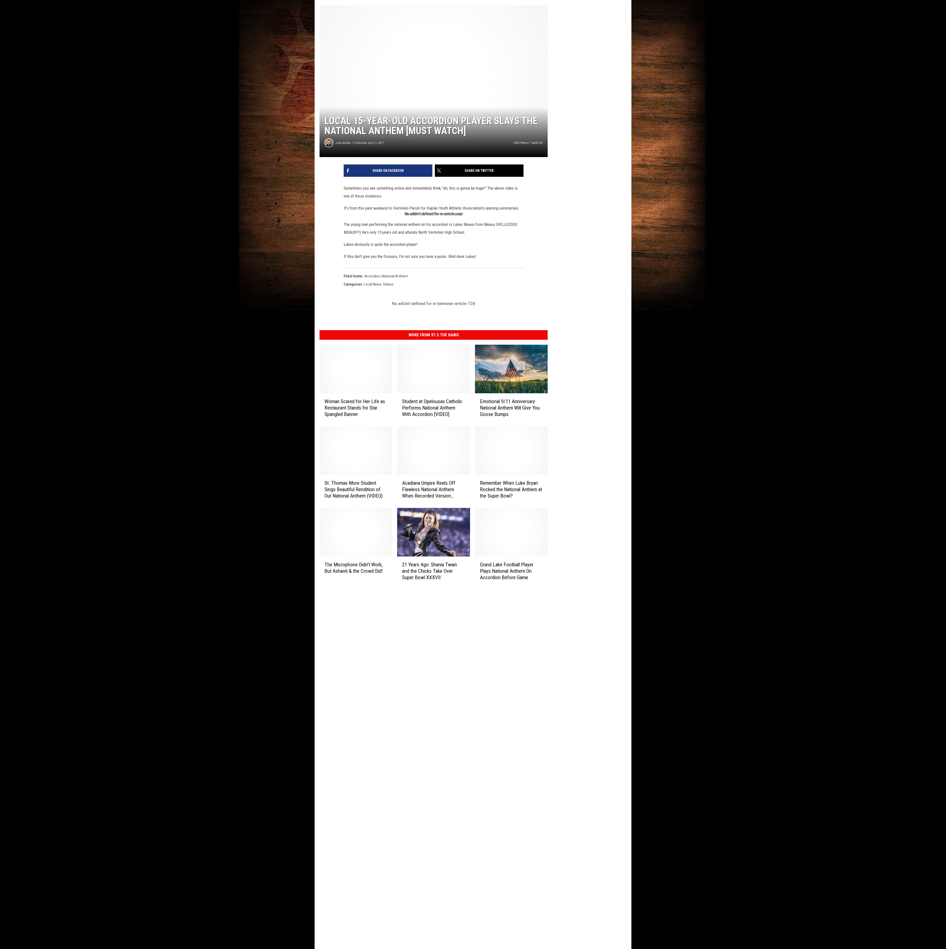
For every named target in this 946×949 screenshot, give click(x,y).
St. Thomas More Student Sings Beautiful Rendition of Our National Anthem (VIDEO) (353, 489)
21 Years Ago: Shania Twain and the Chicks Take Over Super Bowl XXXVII (429, 571)
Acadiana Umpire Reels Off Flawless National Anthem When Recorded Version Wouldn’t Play (428, 489)
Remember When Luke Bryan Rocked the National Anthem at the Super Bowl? (511, 489)
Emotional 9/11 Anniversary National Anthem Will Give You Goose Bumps (510, 407)
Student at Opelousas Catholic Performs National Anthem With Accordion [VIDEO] (432, 407)
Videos (388, 284)
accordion (372, 276)
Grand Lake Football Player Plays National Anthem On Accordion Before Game (506, 571)
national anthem (395, 276)
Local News (372, 284)
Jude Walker (343, 143)
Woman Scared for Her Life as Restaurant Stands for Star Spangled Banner (354, 407)
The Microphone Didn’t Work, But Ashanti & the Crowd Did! (353, 568)
